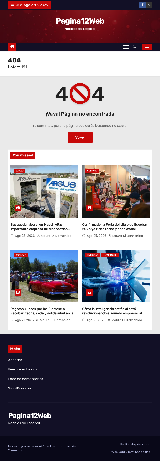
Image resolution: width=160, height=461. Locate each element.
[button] (135, 46)
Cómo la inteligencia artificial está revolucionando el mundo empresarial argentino (112, 313)
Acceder (15, 360)
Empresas (92, 255)
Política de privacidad (135, 444)
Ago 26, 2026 (25, 236)
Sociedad (21, 255)
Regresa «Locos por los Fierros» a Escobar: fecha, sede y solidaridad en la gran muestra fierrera (41, 313)
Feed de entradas (22, 369)
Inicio (12, 66)
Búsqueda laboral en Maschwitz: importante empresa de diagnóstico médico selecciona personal (39, 229)
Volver (80, 137)
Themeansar (17, 450)
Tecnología (110, 255)
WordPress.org (20, 388)
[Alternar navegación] (126, 47)
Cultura (92, 170)
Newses (66, 446)
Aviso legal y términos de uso (130, 452)
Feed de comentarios (25, 379)
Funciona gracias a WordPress (29, 446)
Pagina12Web (80, 21)
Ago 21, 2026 (25, 320)
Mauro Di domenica (55, 236)
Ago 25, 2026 (97, 236)
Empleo (19, 170)
